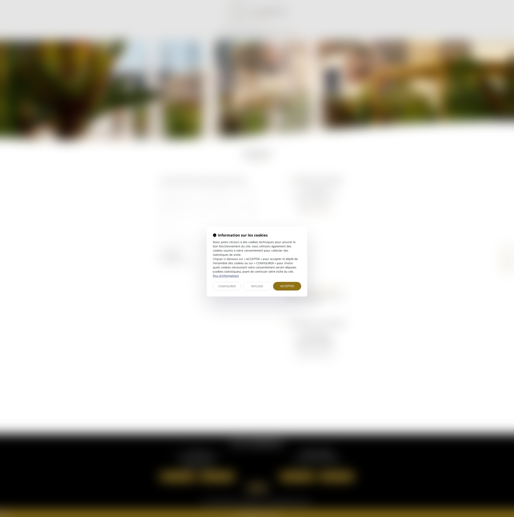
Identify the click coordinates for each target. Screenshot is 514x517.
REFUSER (257, 286)
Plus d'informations (226, 276)
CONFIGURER (227, 286)
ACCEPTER (287, 286)
